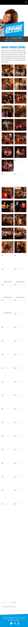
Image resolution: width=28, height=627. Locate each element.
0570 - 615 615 (20, 619)
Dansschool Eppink (14, 29)
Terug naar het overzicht (9, 606)
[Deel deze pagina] (13, 602)
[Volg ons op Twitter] (11, 624)
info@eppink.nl (12, 619)
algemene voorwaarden (14, 620)
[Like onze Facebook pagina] (14, 624)
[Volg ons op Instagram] (17, 624)
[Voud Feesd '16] (8, 274)
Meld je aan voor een (14, 39)
